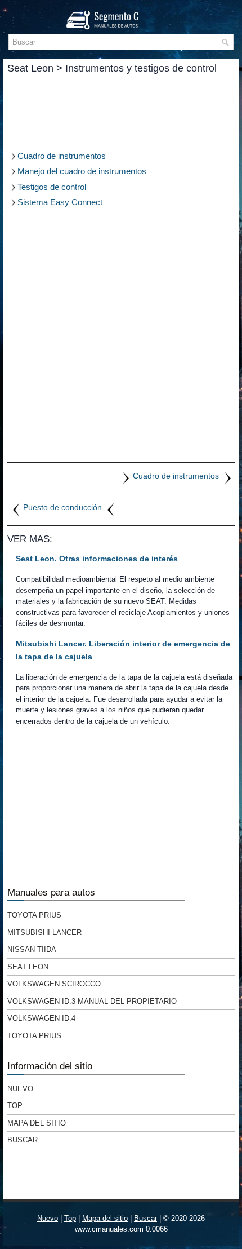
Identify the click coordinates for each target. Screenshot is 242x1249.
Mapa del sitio (36, 1123)
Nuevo (20, 1088)
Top (15, 1105)
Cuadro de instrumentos (61, 156)
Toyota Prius (34, 915)
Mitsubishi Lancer (44, 932)
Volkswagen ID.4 (41, 1018)
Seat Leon (27, 967)
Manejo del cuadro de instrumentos (81, 171)
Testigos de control (51, 187)
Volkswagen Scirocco (54, 984)
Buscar (22, 1140)
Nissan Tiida (31, 949)
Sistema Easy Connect (59, 202)
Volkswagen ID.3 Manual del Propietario (92, 1001)
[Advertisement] (121, 111)
